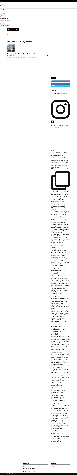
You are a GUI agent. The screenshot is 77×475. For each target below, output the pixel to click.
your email (2, 23)
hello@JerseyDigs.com (33, 471)
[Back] (0, 2)
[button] (68, 29)
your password (3, 13)
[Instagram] (52, 466)
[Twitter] (53, 466)
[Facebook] (51, 466)
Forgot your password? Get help (8, 16)
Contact (63, 473)
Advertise (16, 36)
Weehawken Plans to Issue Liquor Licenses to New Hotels (24, 54)
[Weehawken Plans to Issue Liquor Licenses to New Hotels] (27, 48)
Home (8, 40)
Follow (68, 83)
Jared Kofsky (9, 55)
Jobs (20, 36)
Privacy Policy (68, 473)
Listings (12, 36)
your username (3, 9)
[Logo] (13, 30)
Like (68, 81)
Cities (8, 36)
